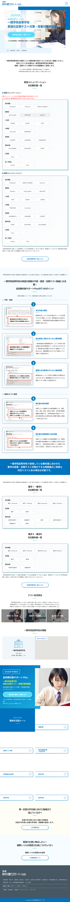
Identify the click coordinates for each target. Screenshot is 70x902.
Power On (27, 107)
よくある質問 (28, 882)
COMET (42, 148)
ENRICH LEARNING (42, 107)
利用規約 (16, 889)
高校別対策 (12, 50)
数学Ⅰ (12, 511)
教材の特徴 (5, 879)
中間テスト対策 (12, 616)
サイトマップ (33, 889)
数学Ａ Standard (57, 503)
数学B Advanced (42, 551)
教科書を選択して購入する (21, 35)
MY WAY (27, 123)
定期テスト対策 (6, 886)
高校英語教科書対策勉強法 (18, 882)
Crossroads (13, 132)
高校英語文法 (45, 879)
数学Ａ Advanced (42, 503)
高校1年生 (22, 879)
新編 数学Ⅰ (27, 520)
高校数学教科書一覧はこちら (35, 585)
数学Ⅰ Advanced (12, 503)
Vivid (27, 165)
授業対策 (16, 879)
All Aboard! (13, 107)
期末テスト (25, 886)
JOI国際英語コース (35, 858)
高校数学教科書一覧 (63, 879)
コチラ (43, 41)
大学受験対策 (35, 827)
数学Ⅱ (12, 559)
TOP (8, 50)
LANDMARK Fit (42, 140)
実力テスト (13, 886)
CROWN (13, 123)
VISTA (42, 123)
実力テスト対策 (57, 616)
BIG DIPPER (27, 148)
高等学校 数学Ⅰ (12, 520)
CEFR (10, 882)
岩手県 (18, 50)
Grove (12, 157)
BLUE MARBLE (12, 148)
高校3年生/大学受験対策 (36, 879)
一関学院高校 (24, 50)
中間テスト (19, 886)
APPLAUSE (42, 191)
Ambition (12, 191)
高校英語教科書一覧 (53, 879)
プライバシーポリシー (24, 889)
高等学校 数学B (13, 567)
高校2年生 (27, 879)
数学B (27, 559)
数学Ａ (27, 511)
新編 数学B (27, 567)
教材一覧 (11, 879)
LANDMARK (28, 140)
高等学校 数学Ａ (57, 520)
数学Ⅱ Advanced (12, 551)
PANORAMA (27, 132)
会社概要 (5, 889)
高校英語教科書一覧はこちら (35, 259)
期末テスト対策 (35, 616)
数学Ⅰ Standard (27, 503)
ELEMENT (12, 140)
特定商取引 (10, 889)
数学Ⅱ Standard (27, 551)
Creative (12, 165)
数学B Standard (57, 551)
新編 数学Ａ (13, 523)
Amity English (12, 115)
